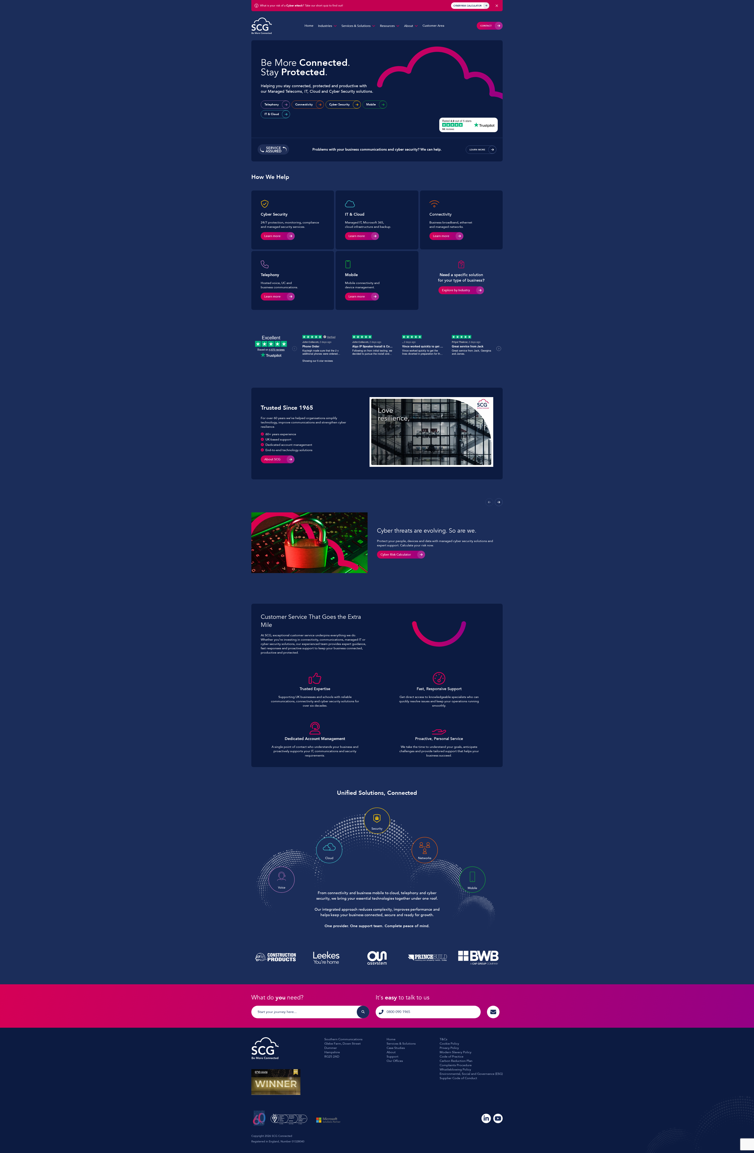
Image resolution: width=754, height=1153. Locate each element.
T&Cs (443, 1039)
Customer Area (433, 26)
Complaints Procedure (456, 1065)
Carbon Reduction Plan (456, 1061)
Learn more (477, 149)
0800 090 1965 (398, 1011)
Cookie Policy (449, 1043)
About (408, 26)
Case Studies (396, 1048)
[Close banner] (497, 5)
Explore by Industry (456, 290)
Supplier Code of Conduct (458, 1078)
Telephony (271, 105)
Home (309, 26)
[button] (499, 502)
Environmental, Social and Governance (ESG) (471, 1074)
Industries (325, 26)
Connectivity (304, 105)
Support (392, 1056)
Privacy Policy (449, 1048)
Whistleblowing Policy (455, 1069)
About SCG (272, 459)
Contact (486, 25)
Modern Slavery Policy (455, 1052)
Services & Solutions (356, 26)
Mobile (371, 105)
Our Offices (395, 1061)
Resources (387, 26)
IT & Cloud (271, 114)
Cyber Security (339, 105)
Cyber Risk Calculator (467, 5)
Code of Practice (451, 1056)
